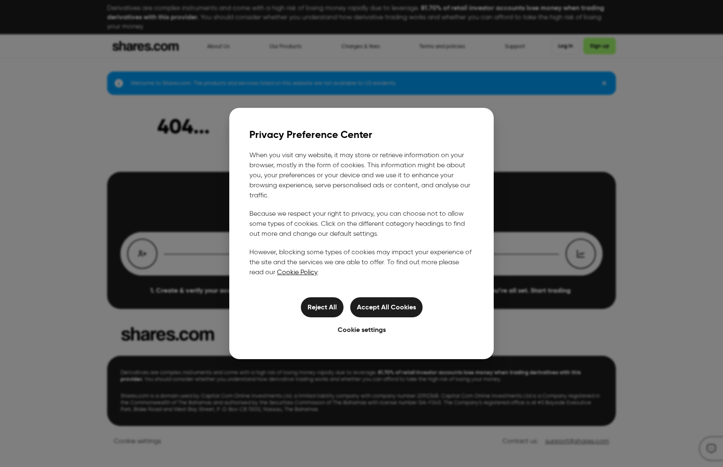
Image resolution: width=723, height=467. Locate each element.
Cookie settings (362, 329)
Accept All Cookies (386, 307)
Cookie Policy (297, 272)
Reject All (322, 307)
